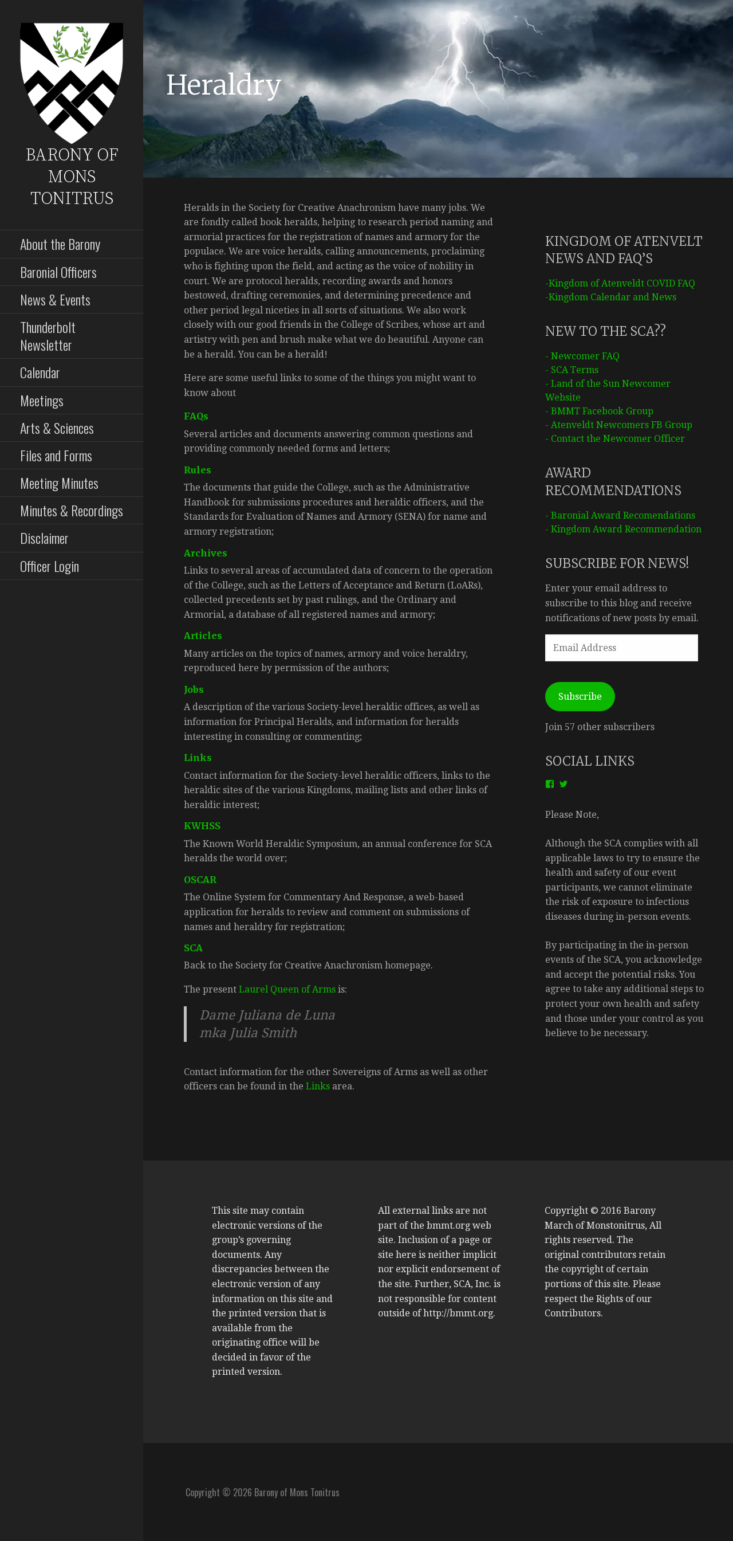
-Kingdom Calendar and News (610, 297)
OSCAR (200, 879)
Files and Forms (56, 455)
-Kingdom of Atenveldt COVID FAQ (620, 283)
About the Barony (60, 243)
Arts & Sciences (57, 427)
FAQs (196, 416)
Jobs (194, 689)
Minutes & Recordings (71, 510)
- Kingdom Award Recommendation (623, 529)
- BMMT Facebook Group (599, 411)
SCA (193, 948)
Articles (203, 635)
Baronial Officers (58, 271)
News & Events (55, 299)
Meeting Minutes (59, 482)
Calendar (40, 372)
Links (198, 757)
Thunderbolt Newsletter (48, 335)
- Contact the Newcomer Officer (615, 438)
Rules (197, 470)
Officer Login (49, 565)
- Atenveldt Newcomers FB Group (618, 424)
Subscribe (580, 696)
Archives (205, 553)
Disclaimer (44, 537)
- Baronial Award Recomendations (620, 515)
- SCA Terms (571, 369)
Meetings (42, 400)
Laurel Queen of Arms (287, 989)
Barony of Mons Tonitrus (72, 177)
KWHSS (202, 826)
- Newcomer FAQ (582, 356)
